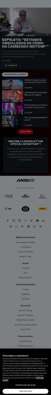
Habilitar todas (25, 391)
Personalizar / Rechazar (25, 385)
